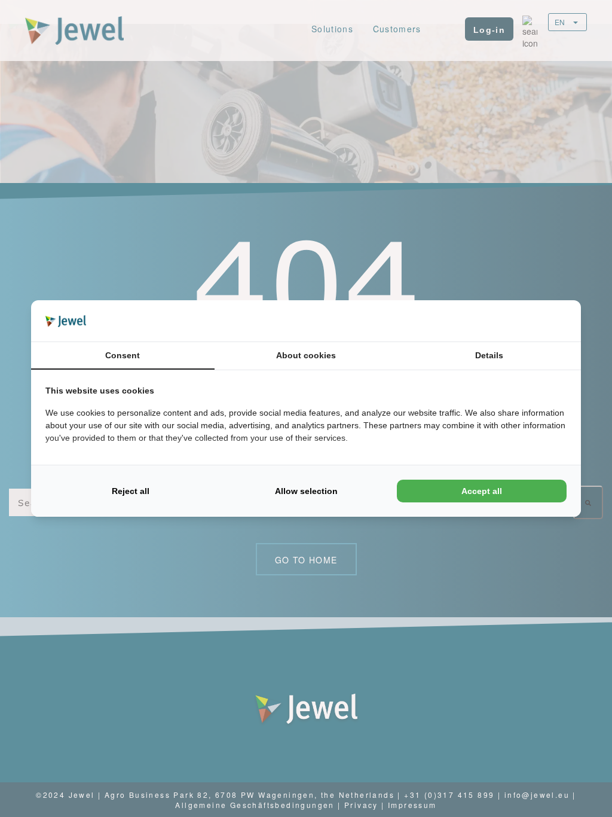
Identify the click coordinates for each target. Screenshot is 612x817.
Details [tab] (489, 355)
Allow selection (306, 491)
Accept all (481, 491)
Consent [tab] (122, 355)
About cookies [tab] (306, 355)
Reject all (130, 491)
